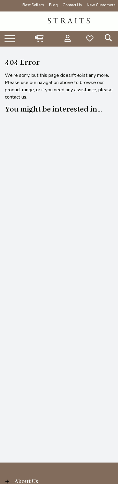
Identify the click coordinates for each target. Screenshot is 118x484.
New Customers (101, 5)
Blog (53, 5)
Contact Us (72, 5)
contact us (15, 97)
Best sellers (33, 5)
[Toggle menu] (9, 38)
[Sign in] (67, 38)
